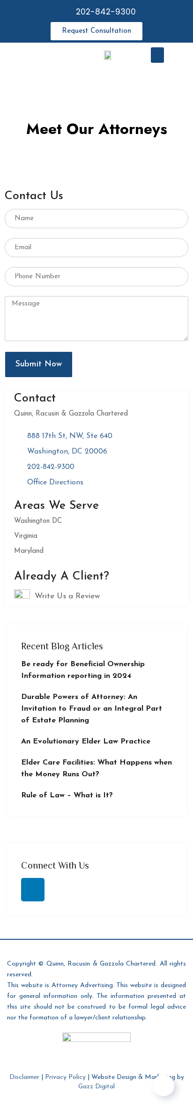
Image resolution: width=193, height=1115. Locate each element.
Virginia (25, 536)
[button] (157, 55)
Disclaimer (24, 1077)
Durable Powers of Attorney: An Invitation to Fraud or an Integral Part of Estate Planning (91, 708)
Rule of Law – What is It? (67, 795)
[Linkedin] (33, 889)
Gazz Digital (96, 1086)
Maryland (29, 551)
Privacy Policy (65, 1077)
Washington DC (38, 521)
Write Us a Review (67, 596)
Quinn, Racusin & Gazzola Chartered (71, 413)
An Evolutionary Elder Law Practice (85, 741)
